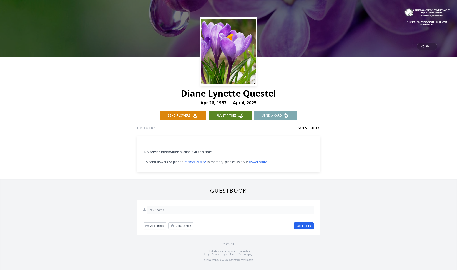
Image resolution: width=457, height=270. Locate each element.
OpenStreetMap (232, 259)
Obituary (146, 128)
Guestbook (309, 128)
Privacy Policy (218, 254)
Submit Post (304, 225)
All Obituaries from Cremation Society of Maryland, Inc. (427, 23)
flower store (258, 162)
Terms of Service (238, 254)
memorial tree (195, 162)
